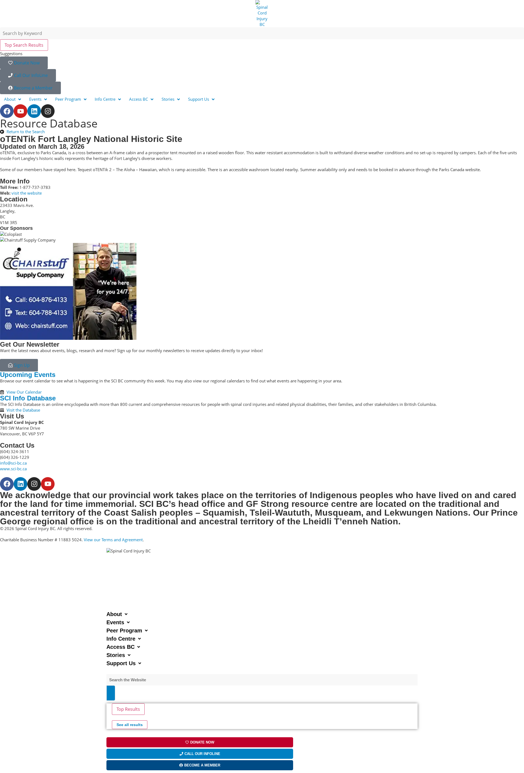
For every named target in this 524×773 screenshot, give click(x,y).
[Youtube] (20, 111)
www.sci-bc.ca (13, 468)
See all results (130, 725)
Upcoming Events (27, 374)
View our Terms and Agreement (113, 539)
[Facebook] (7, 111)
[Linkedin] (34, 111)
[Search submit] (110, 693)
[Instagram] (48, 111)
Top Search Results (24, 45)
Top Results (128, 709)
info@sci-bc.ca (13, 463)
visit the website (26, 193)
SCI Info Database (28, 398)
